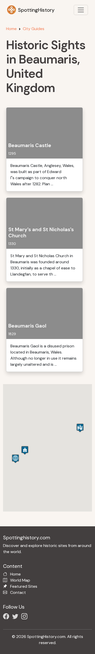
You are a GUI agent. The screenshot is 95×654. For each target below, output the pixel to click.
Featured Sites (23, 586)
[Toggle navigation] (81, 10)
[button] (80, 428)
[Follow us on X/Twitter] (16, 617)
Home (11, 28)
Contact (18, 592)
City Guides (33, 28)
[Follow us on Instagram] (25, 617)
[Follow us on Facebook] (7, 617)
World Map (20, 580)
